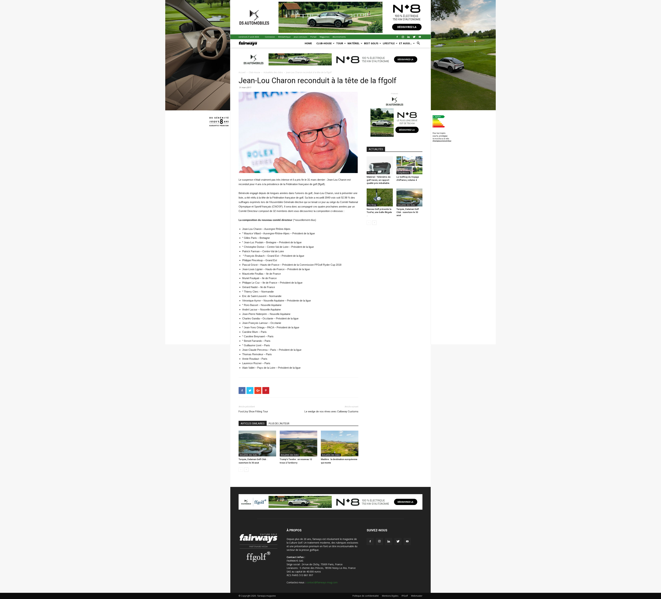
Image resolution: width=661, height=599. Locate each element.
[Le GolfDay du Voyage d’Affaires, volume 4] (409, 165)
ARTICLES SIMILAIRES (253, 423)
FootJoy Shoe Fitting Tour (253, 411)
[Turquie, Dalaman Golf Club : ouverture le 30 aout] (257, 443)
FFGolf (405, 595)
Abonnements (339, 36)
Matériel (354, 43)
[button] (418, 43)
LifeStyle (389, 43)
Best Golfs (371, 43)
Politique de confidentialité (366, 595)
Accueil (242, 72)
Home (308, 43)
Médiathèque (284, 36)
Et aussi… (405, 43)
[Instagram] (402, 36)
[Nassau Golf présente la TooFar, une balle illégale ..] (380, 197)
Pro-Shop (372, 172)
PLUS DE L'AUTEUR (279, 423)
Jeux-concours (300, 36)
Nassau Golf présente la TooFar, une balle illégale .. (379, 212)
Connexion (270, 36)
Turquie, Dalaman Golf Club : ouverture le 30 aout (407, 212)
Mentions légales (390, 595)
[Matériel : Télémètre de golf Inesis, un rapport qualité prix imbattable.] (380, 165)
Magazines (324, 36)
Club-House (324, 43)
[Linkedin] (408, 36)
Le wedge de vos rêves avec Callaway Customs (331, 411)
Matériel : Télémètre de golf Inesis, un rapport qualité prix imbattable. (379, 180)
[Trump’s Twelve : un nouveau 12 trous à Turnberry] (298, 443)
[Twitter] (414, 36)
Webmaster (416, 595)
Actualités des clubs (273, 72)
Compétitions (403, 172)
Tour (339, 43)
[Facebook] (397, 36)
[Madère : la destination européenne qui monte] (339, 443)
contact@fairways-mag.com (322, 582)
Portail (313, 36)
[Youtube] (419, 36)
